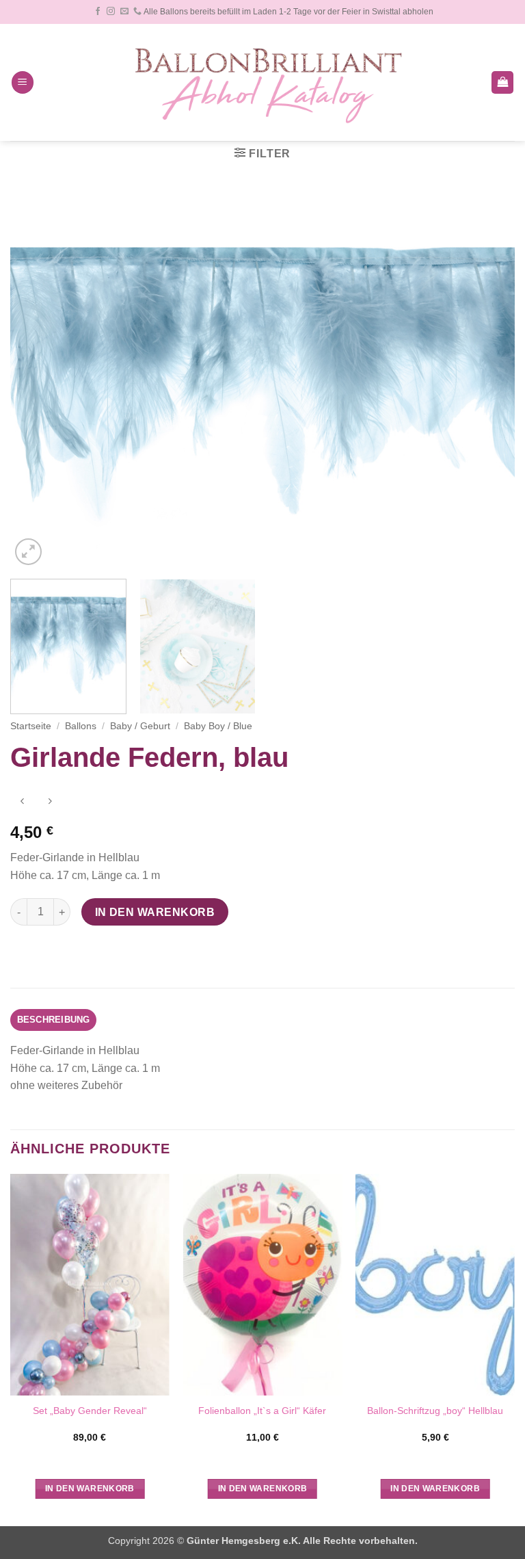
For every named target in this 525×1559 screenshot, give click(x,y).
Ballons (80, 726)
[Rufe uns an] (137, 11)
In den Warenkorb (155, 912)
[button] (22, 82)
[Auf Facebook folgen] (98, 11)
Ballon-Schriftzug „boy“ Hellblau (435, 1410)
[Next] (487, 379)
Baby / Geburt (140, 726)
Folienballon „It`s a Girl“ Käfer (262, 1410)
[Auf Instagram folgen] (111, 11)
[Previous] (37, 379)
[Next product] (22, 802)
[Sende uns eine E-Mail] (124, 11)
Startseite (30, 726)
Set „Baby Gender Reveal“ (90, 1410)
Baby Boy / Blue (218, 726)
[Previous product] (49, 802)
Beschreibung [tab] (53, 1019)
